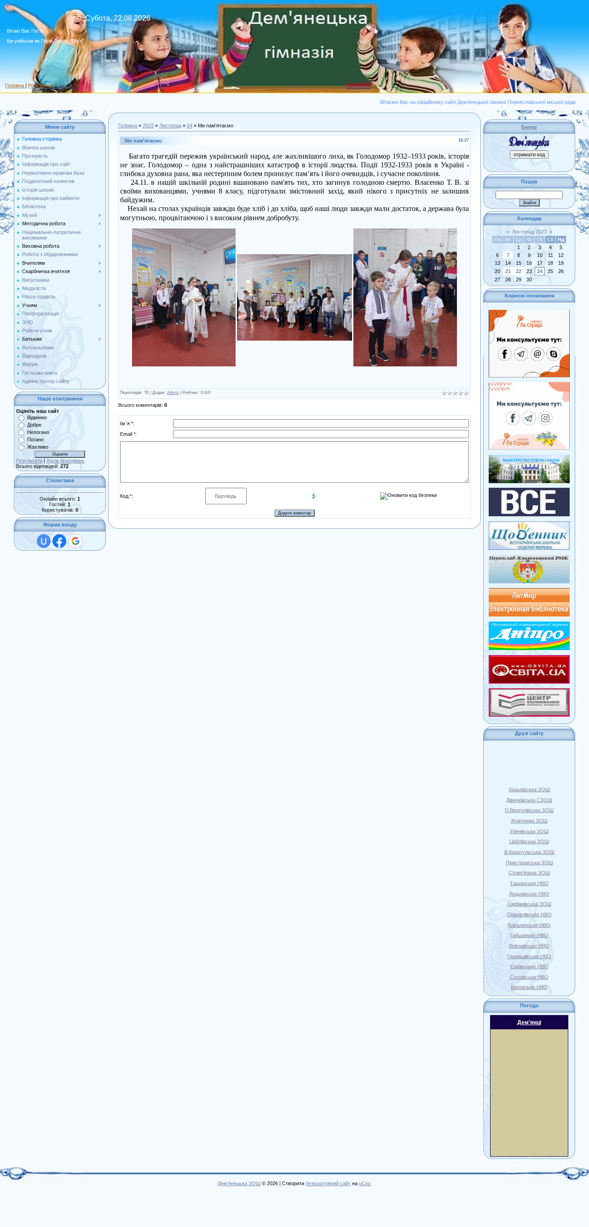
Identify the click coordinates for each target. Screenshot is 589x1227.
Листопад (170, 125)
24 (189, 125)
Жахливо (37, 447)
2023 (148, 125)
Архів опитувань (65, 460)
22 (518, 271)
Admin (173, 392)
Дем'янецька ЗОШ (239, 1183)
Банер (529, 127)
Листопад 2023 (529, 231)
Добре (34, 425)
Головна (127, 125)
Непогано (38, 432)
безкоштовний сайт (328, 1183)
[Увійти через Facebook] (59, 541)
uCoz (365, 1183)
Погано (35, 439)
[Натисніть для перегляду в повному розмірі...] (184, 231)
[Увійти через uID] (44, 541)
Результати (29, 460)
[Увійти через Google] (75, 541)
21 (508, 271)
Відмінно (37, 417)
